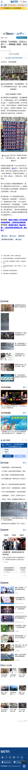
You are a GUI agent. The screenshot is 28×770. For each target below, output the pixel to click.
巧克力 (6, 108)
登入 (26, 1)
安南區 (14, 535)
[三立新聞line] (14, 757)
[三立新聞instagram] (10, 757)
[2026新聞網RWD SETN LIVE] (2, 2)
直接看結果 (8, 456)
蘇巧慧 (6, 449)
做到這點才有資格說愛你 (10, 270)
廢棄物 (6, 535)
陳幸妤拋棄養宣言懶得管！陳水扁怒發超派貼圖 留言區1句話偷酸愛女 (4, 710)
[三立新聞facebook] (6, 757)
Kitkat (5, 155)
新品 (11, 100)
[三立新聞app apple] (6, 762)
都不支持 (7, 454)
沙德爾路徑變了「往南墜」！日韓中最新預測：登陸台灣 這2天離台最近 (13, 675)
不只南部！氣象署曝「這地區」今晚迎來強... (14, 262)
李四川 (6, 452)
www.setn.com (16, 766)
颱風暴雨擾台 (12, 5)
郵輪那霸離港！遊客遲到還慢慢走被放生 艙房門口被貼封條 (4, 675)
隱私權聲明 (4, 766)
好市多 (4, 84)
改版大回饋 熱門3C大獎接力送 (12, 255)
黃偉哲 (22, 535)
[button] (21, 1)
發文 (13, 168)
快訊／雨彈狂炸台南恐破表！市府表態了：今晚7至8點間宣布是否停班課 (13, 710)
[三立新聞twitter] (17, 757)
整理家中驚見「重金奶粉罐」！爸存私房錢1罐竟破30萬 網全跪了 (14, 227)
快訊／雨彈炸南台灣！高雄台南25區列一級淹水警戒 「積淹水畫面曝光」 (22, 675)
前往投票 (20, 456)
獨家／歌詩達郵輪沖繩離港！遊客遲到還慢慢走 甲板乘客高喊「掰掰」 (4, 693)
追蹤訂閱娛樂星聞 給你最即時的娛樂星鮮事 (15, 258)
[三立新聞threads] (21, 757)
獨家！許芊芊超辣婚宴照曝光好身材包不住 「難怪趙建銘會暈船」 (22, 693)
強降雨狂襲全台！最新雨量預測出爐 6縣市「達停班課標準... (14, 519)
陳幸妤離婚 (21, 5)
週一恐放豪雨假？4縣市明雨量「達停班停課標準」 (22, 710)
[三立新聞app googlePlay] (18, 762)
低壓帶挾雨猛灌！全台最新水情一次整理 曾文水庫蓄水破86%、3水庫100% (13, 693)
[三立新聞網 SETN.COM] (1, 5)
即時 (5, 5)
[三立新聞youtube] (2, 757)
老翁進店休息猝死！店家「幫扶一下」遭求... (14, 266)
